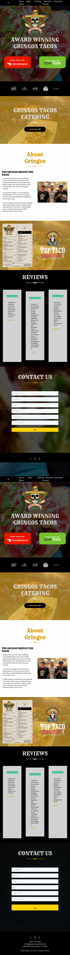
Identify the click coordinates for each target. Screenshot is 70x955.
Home (21, 1)
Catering (37, 1)
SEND (35, 908)
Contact (45, 4)
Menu (29, 1)
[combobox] (14, 411)
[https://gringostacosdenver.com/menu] (17, 245)
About (21, 4)
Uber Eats (47, 1)
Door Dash (58, 1)
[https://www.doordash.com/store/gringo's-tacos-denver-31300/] (17, 62)
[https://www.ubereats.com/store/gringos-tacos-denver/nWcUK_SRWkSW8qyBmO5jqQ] (52, 62)
